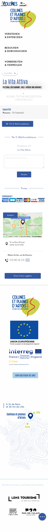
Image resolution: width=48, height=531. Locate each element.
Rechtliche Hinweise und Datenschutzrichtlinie (23, 484)
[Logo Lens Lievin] (24, 498)
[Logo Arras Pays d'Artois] (13, 512)
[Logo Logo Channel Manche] (25, 357)
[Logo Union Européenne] (24, 333)
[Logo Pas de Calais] (31, 512)
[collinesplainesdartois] (23, 19)
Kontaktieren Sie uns (25, 375)
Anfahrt (10, 215)
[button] (12, 3)
